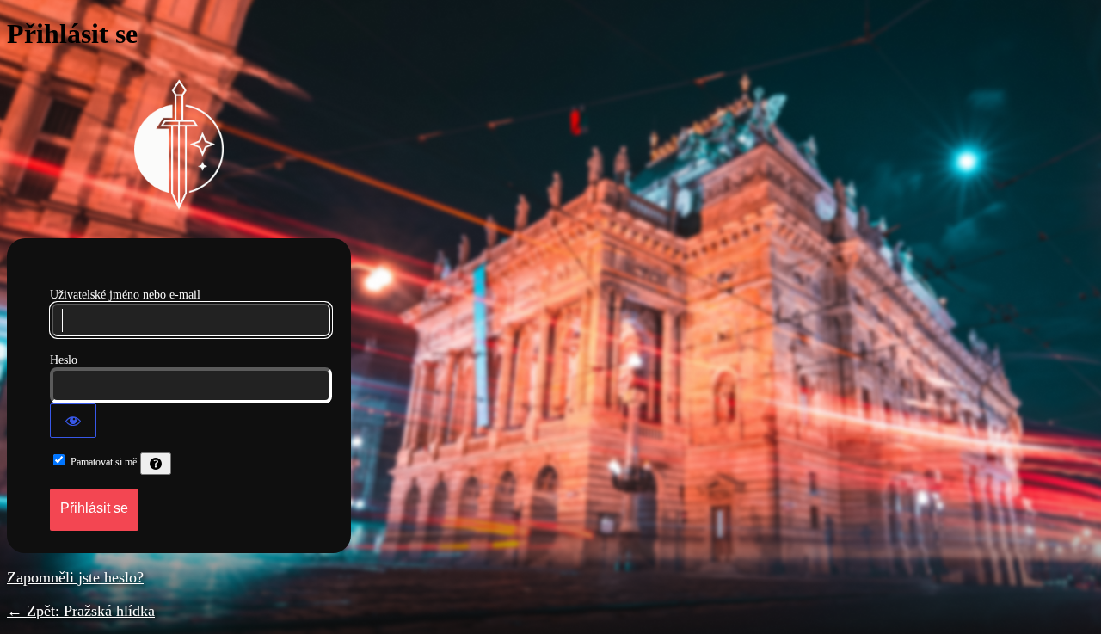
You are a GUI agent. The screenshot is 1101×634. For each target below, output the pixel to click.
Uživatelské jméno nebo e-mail (125, 294)
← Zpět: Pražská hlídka (81, 610)
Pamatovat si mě (104, 462)
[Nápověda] (155, 463)
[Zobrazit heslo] (73, 420)
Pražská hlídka (179, 144)
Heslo (63, 360)
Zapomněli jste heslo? (75, 577)
